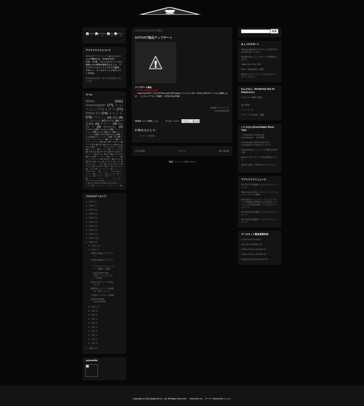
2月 (93, 339)
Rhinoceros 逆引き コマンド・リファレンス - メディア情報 (259, 193)
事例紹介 (107, 159)
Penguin (89, 166)
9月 (93, 311)
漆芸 (92, 183)
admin (145, 121)
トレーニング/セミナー (104, 107)
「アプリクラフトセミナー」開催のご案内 (102, 267)
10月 (93, 306)
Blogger (227, 398)
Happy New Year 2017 (251, 64)
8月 (93, 315)
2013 (91, 226)
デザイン (106, 123)
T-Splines (116, 142)
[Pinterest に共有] (198, 121)
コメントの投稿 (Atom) (184, 162)
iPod (91, 157)
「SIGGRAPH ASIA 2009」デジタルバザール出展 (102, 275)
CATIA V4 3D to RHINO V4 (253, 249)
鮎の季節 (245, 105)
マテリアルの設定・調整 (252, 115)
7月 (93, 319)
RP (108, 154)
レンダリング (93, 120)
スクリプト (112, 174)
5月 (93, 327)
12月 (93, 246)
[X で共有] (190, 121)
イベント (116, 113)
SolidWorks (99, 166)
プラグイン (99, 117)
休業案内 (92, 152)
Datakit (176, 121)
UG (108, 166)
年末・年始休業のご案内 (252, 69)
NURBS (110, 164)
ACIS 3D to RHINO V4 (251, 244)
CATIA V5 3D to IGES (251, 239)
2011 (91, 234)
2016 (91, 214)
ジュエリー (100, 174)
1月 (93, 343)
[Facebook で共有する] (194, 121)
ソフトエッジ (247, 110)
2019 (91, 201)
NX (118, 164)
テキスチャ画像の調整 (251, 97)
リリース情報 (117, 149)
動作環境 (104, 152)
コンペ (111, 139)
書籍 (101, 144)
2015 (91, 218)
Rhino (90, 101)
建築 (115, 117)
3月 (93, 335)
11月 (93, 250)
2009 (91, 242)
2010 (91, 238)
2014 (91, 222)
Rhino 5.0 (93, 113)
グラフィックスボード (104, 138)
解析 (91, 162)
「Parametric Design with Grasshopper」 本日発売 (252, 136)
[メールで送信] (183, 121)
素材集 (100, 183)
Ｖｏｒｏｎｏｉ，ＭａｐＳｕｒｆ (107, 185)
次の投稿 (140, 151)
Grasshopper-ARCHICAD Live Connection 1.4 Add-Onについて (256, 143)
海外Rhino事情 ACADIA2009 (99, 300)
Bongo (100, 132)
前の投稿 (224, 151)
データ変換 (90, 144)
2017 (91, 210)
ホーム (182, 151)
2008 (91, 348)
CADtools (109, 162)
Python (100, 154)
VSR (115, 137)
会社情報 (119, 159)
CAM (118, 162)
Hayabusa (104, 129)
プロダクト (100, 176)
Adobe (98, 162)
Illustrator (110, 144)
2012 (91, 230)
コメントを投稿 (147, 136)
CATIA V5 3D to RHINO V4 (253, 254)
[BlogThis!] (187, 121)
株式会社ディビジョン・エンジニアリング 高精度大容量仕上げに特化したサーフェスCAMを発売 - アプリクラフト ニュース (259, 203)
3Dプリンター (101, 137)
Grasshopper (95, 105)
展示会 (110, 120)
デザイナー (115, 157)
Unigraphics (118, 166)
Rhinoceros (110, 126)
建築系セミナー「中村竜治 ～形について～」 (102, 289)
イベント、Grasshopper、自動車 (108, 147)
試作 (113, 152)
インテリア (101, 157)
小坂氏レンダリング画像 (102, 295)
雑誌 (105, 142)
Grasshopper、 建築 (94, 164)
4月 (93, 331)
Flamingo (90, 129)
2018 (91, 205)
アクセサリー (104, 169)
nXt (109, 132)
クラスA (103, 149)
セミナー (92, 149)
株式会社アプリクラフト (97, 56)
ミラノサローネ (93, 159)
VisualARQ (118, 154)
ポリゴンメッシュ (116, 176)
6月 (93, 323)
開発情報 (109, 183)
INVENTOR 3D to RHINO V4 (254, 259)
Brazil (113, 134)
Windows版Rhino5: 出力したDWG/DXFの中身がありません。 (259, 50)
